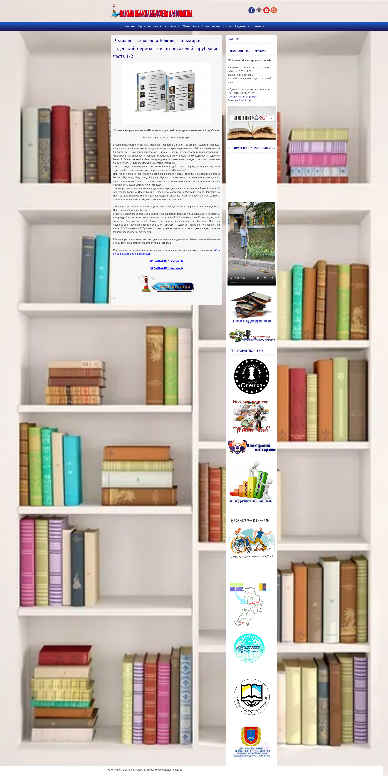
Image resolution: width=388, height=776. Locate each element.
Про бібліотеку (148, 26)
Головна (129, 26)
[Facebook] (251, 12)
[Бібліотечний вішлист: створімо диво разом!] (251, 123)
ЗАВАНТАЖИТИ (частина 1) (166, 260)
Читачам (170, 26)
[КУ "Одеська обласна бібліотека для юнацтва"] (147, 10)
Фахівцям (189, 26)
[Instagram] (259, 12)
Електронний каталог (217, 26)
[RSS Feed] (273, 12)
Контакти (258, 26)
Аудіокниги (241, 26)
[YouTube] (266, 12)
